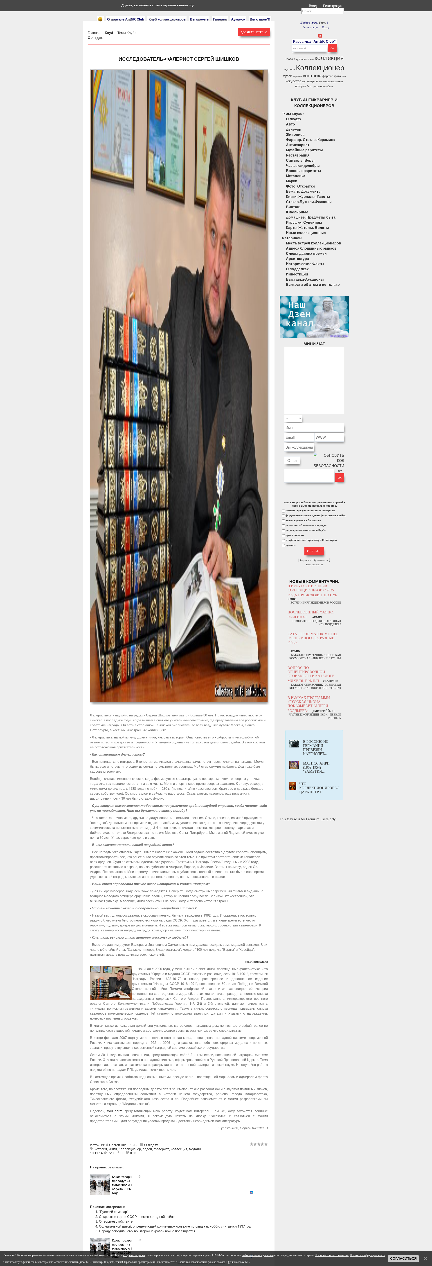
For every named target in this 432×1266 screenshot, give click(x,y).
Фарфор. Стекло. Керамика (310, 139)
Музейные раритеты (304, 149)
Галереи (220, 19)
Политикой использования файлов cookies (201, 1262)
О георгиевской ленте (116, 1221)
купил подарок (295, 535)
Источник (98, 1144)
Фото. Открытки (300, 186)
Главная (94, 32)
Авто (309, 86)
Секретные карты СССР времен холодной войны (137, 1216)
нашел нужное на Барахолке (303, 520)
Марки (291, 180)
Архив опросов (321, 560)
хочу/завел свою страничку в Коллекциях (311, 540)
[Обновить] (338, 418)
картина (297, 76)
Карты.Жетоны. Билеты (307, 227)
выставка (312, 75)
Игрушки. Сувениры (304, 222)
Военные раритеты (303, 170)
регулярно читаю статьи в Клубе (306, 530)
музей (287, 75)
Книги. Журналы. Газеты (308, 196)
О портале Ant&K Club (125, 19)
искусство (293, 80)
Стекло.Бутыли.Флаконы (309, 201)
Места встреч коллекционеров (313, 243)
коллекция (179, 1148)
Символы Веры (300, 160)
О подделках (297, 268)
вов (344, 76)
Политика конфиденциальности (367, 1255)
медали (195, 1148)
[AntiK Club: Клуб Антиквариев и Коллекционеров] (100, 19)
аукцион (289, 69)
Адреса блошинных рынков (311, 248)
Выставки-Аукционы (305, 279)
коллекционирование (331, 81)
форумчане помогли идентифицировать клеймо (316, 515)
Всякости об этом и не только (313, 284)
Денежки (293, 129)
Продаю (290, 59)
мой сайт (114, 1110)
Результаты (305, 560)
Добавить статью (254, 32)
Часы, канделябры (303, 165)
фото (337, 76)
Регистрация (333, 5)
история (100, 1148)
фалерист (161, 1148)
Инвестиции (297, 274)
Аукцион (238, 19)
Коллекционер (130, 1148)
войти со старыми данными (257, 1255)
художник (301, 59)
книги (113, 1148)
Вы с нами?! (260, 19)
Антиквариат (297, 144)
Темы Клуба (126, 32)
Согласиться (403, 1258)
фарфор (327, 76)
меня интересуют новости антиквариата (310, 510)
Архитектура (297, 258)
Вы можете (199, 19)
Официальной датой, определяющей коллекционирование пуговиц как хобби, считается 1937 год (175, 1226)
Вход (313, 5)
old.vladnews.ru (256, 961)
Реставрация (297, 155)
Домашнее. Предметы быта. (311, 217)
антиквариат (310, 81)
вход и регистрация (134, 1255)
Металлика (295, 175)
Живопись (295, 134)
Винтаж (292, 206)
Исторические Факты (305, 263)
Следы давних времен (306, 253)
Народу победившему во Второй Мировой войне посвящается (147, 1230)
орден (147, 1148)
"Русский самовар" (113, 1211)
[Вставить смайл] (343, 418)
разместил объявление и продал (306, 525)
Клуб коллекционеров (166, 19)
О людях (95, 37)
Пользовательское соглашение (332, 1255)
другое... (291, 545)
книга (311, 59)
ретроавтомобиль (323, 86)
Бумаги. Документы (304, 191)
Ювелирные (297, 212)
